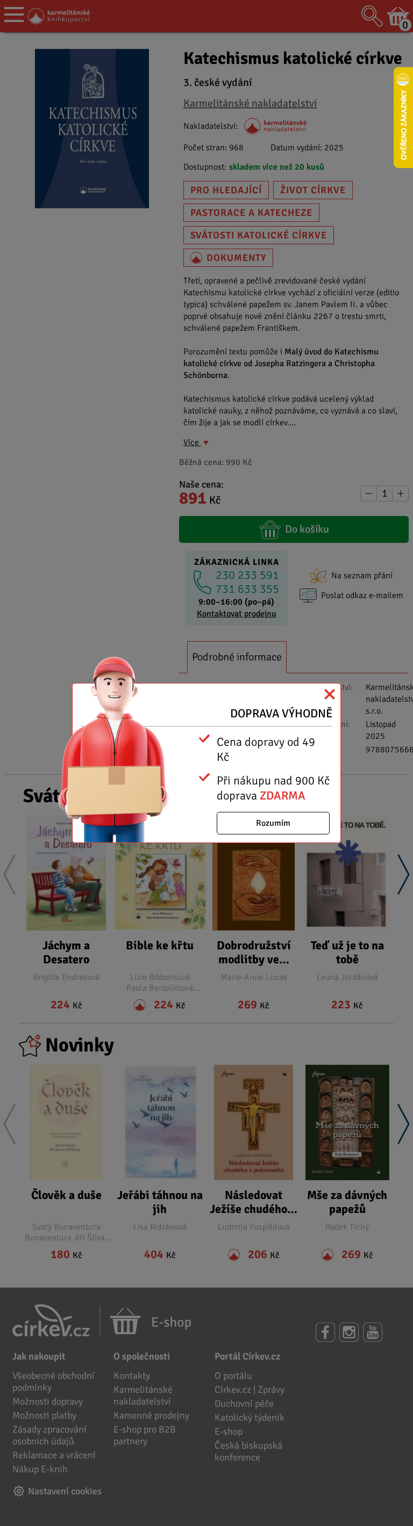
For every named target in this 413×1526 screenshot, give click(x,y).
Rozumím (273, 823)
